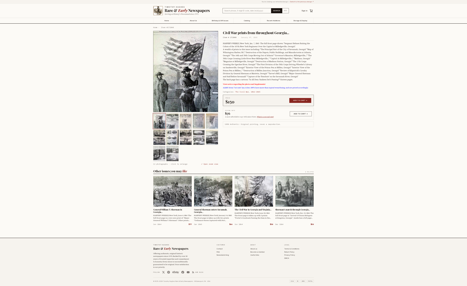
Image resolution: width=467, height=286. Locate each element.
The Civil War (242, 92)
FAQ (218, 252)
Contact (220, 249)
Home (166, 21)
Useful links (254, 255)
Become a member (257, 252)
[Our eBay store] (175, 272)
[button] (185, 71)
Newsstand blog (223, 255)
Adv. (285, 10)
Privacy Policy (289, 255)
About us (253, 249)
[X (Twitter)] (163, 272)
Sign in (304, 11)
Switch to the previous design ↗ (302, 2)
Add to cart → (300, 100)
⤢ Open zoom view (209, 164)
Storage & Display (300, 21)
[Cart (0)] (311, 10)
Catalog (247, 21)
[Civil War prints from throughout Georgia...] (159, 121)
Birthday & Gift (220, 21)
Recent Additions (273, 21)
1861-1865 (255, 92)
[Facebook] (182, 272)
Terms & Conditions (291, 249)
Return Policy (289, 252)
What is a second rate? (265, 117)
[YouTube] (188, 272)
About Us (193, 21)
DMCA (286, 258)
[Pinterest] (168, 272)
